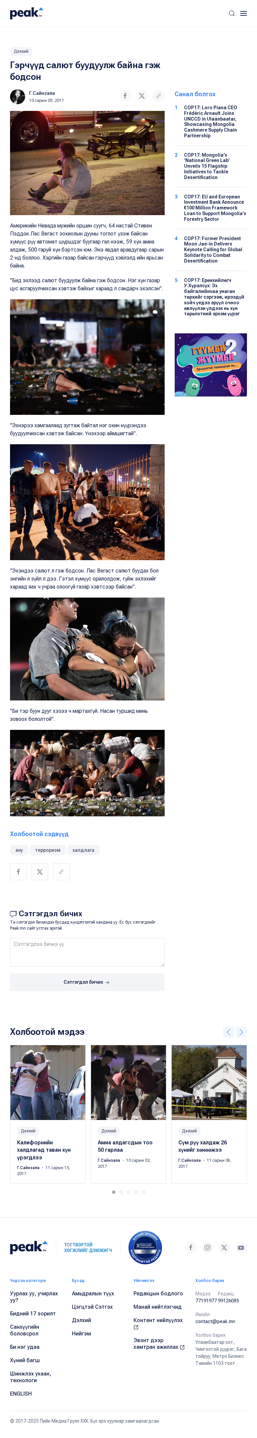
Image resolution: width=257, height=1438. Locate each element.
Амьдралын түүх (93, 1293)
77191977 (206, 1300)
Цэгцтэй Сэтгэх (92, 1307)
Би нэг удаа (24, 1347)
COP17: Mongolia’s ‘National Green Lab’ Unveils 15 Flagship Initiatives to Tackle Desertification (207, 166)
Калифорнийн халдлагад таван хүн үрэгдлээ (44, 1149)
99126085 (228, 1300)
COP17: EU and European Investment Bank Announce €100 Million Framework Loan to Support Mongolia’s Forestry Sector (215, 208)
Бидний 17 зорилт (33, 1313)
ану (19, 850)
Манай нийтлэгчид (158, 1307)
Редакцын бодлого (158, 1293)
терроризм (48, 850)
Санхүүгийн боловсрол (24, 1330)
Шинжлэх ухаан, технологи (30, 1377)
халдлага (83, 850)
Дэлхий (21, 51)
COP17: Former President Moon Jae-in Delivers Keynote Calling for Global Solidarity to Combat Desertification (213, 250)
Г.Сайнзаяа (42, 93)
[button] (232, 13)
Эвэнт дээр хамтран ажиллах (157, 1343)
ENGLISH (21, 1394)
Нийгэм (81, 1333)
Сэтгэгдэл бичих (84, 982)
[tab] (113, 1192)
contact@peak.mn (215, 1321)
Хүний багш (25, 1360)
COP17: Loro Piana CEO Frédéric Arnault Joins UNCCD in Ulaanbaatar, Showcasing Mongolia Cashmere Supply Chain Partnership (210, 121)
